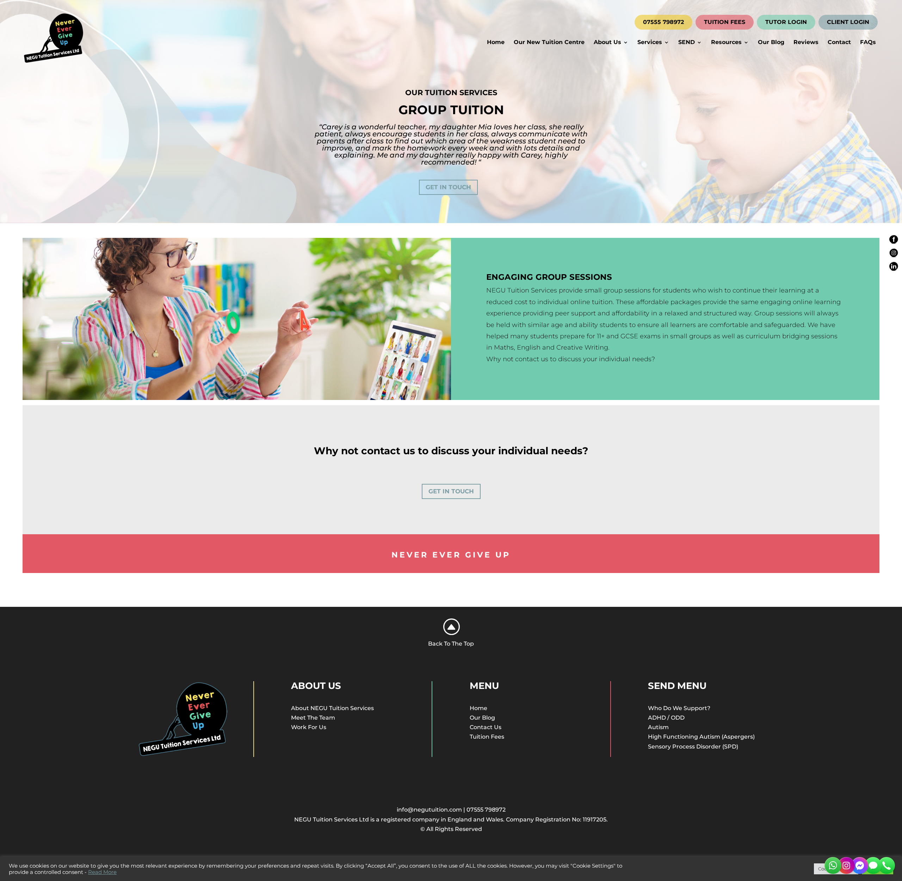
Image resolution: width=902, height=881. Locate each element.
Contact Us (485, 727)
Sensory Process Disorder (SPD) (693, 746)
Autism (658, 727)
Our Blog (771, 42)
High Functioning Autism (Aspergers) (701, 736)
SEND (686, 42)
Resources (726, 42)
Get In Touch (448, 187)
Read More (102, 872)
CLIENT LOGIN (848, 22)
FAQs (868, 42)
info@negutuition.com (429, 809)
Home (496, 42)
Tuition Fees (487, 736)
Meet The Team (313, 717)
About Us (607, 42)
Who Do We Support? (679, 708)
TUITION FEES (724, 22)
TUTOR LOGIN (786, 22)
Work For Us (308, 727)
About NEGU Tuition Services (332, 708)
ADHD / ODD (666, 717)
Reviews (805, 42)
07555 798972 (663, 22)
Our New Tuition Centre (549, 42)
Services (649, 42)
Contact (839, 42)
